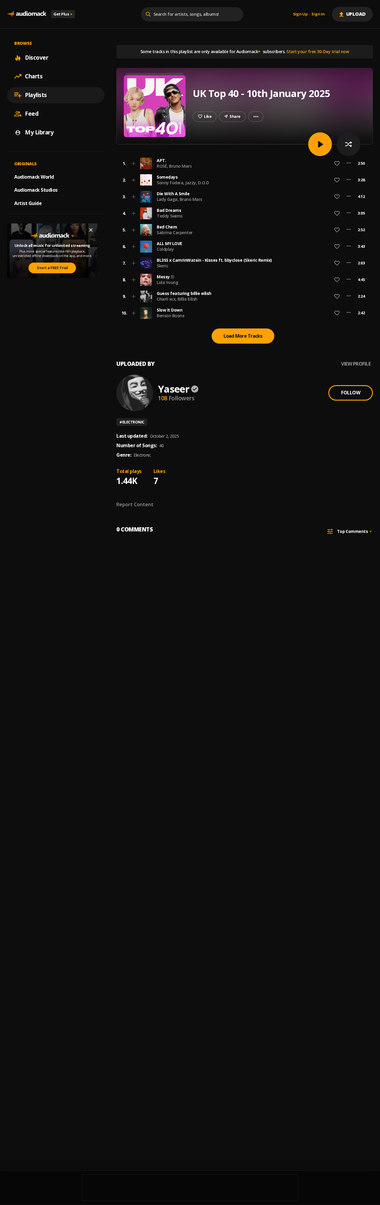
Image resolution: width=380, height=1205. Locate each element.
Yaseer (173, 389)
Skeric (162, 266)
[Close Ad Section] (91, 230)
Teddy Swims (170, 216)
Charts (33, 76)
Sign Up (300, 14)
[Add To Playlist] (133, 163)
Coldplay (165, 249)
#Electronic (131, 422)
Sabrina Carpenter (175, 232)
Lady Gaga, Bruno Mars (179, 199)
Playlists (36, 95)
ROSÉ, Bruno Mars (174, 166)
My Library (39, 132)
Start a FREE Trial (52, 267)
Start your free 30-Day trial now (317, 51)
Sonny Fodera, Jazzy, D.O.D (183, 182)
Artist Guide (28, 203)
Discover (36, 57)
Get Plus (62, 14)
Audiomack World (34, 176)
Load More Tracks (243, 336)
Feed (31, 114)
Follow (350, 392)
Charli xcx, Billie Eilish (177, 299)
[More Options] (349, 163)
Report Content (134, 504)
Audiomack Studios (36, 190)
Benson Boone (170, 315)
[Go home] (26, 14)
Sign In (317, 14)
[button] (242, 163)
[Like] (337, 163)
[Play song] (320, 144)
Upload (356, 14)
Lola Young (167, 282)
